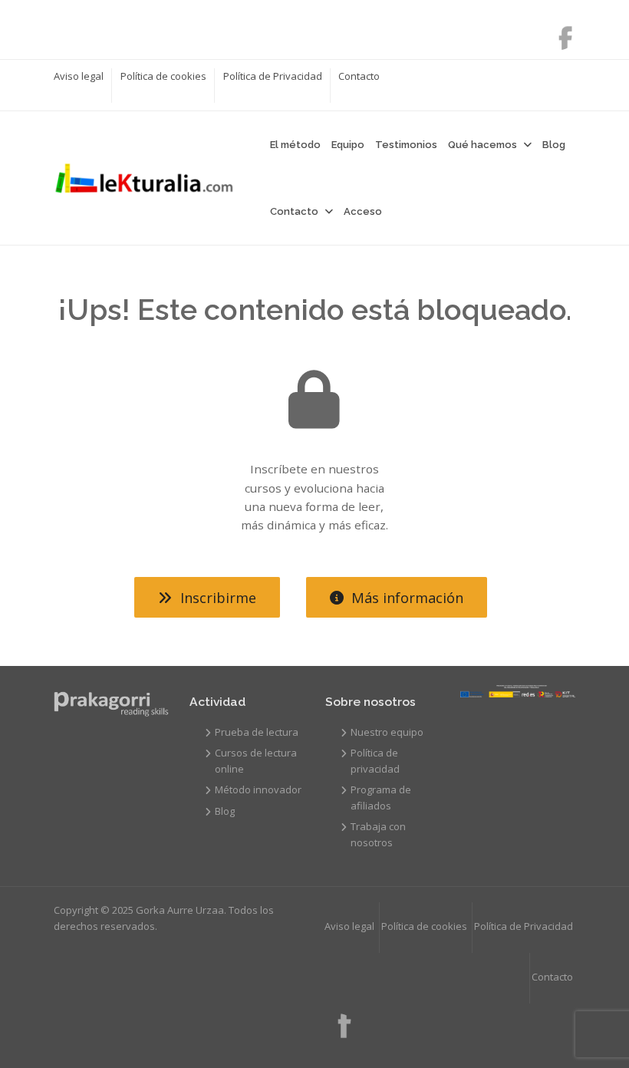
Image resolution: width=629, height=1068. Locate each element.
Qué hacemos (482, 144)
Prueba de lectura (256, 732)
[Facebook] (558, 32)
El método (295, 144)
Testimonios (406, 144)
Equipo (347, 144)
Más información (407, 597)
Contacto (359, 76)
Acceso (363, 211)
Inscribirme (218, 597)
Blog (553, 144)
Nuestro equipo (387, 732)
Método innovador (258, 789)
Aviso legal (79, 76)
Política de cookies (163, 76)
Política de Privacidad (272, 76)
